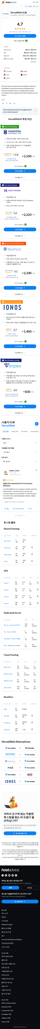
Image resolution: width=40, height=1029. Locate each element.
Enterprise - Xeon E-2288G (12, 638)
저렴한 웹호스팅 (6, 971)
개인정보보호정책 (7, 943)
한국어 (8, 461)
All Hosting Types (7, 956)
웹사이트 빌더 (6, 994)
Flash (5, 709)
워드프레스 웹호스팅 (8, 964)
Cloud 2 (6, 590)
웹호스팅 (4, 960)
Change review (19, 508)
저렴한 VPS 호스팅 (7, 979)
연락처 (3, 917)
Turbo (6, 561)
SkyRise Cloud (8, 681)
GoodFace (7, 723)
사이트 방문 (19, 171)
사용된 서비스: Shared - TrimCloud (14, 502)
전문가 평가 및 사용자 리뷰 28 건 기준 (20, 32)
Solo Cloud (7, 541)
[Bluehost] (12, 249)
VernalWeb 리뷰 (18, 12)
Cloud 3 (6, 596)
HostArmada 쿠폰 (7, 1010)
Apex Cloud (7, 687)
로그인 (29, 888)
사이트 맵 (4, 921)
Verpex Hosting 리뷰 (11, 394)
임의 (4, 443)
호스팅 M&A (19, 901)
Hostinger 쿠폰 (6, 1014)
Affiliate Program (7, 924)
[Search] (33, 2)
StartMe (6, 716)
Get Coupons (20, 166)
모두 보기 (33, 62)
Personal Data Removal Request (11, 939)
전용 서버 (4, 986)
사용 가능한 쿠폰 (20, 41)
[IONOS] (12, 307)
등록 (10, 888)
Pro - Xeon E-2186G (10, 632)
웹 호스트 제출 (6, 928)
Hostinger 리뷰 (11, 217)
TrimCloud (7, 548)
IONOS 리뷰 (11, 334)
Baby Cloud (7, 667)
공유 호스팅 (5, 967)
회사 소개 (4, 913)
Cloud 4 (6, 603)
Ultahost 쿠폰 (5, 1018)
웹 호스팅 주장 (6, 932)
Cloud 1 (6, 583)
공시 (2, 936)
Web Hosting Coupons (8, 1003)
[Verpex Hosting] (12, 365)
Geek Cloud (7, 554)
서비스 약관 (5, 947)
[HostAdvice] (9, 2)
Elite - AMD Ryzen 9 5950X (12, 645)
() (31, 508)
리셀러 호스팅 (6, 990)
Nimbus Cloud (8, 674)
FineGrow (7, 729)
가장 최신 (6, 452)
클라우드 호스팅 (6, 982)
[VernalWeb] (5, 13)
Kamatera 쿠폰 (6, 1007)
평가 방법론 (28, 6)
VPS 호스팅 (5, 975)
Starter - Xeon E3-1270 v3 (12, 625)
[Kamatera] (12, 132)
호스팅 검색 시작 (21, 833)
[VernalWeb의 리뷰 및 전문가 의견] (2, 103)
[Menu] (37, 2)
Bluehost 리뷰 (11, 275)
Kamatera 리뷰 (11, 159)
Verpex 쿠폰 (5, 1022)
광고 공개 (36, 6)
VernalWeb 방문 (20, 36)
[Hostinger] (12, 190)
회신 (7, 508)
